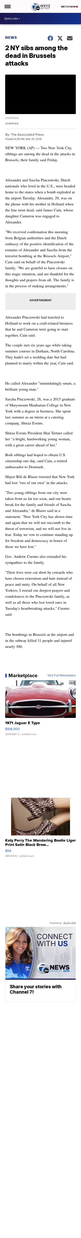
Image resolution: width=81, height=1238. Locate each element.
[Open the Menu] (7, 6)
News (11, 37)
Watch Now (68, 6)
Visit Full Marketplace (62, 675)
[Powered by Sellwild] (69, 923)
